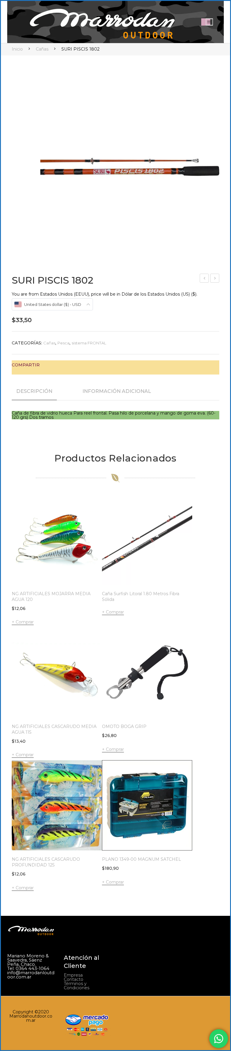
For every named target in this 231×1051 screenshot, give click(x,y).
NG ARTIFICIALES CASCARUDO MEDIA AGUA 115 (54, 729)
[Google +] (75, 364)
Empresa (73, 975)
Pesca (63, 342)
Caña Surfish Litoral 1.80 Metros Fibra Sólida (140, 596)
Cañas (42, 49)
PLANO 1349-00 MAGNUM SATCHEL (141, 859)
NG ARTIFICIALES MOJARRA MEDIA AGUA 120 (51, 596)
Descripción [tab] (34, 391)
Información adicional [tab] (116, 391)
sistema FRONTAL (89, 342)
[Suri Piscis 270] (129, 166)
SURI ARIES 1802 (204, 279)
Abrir (209, 22)
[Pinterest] (66, 364)
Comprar (115, 612)
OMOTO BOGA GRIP (124, 726)
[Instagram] (192, 959)
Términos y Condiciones (76, 985)
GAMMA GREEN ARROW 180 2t (215, 279)
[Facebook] (47, 364)
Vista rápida (89, 572)
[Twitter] (56, 364)
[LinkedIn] (84, 364)
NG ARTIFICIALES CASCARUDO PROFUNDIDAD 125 (46, 862)
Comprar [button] (25, 622)
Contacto (73, 979)
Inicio (17, 49)
